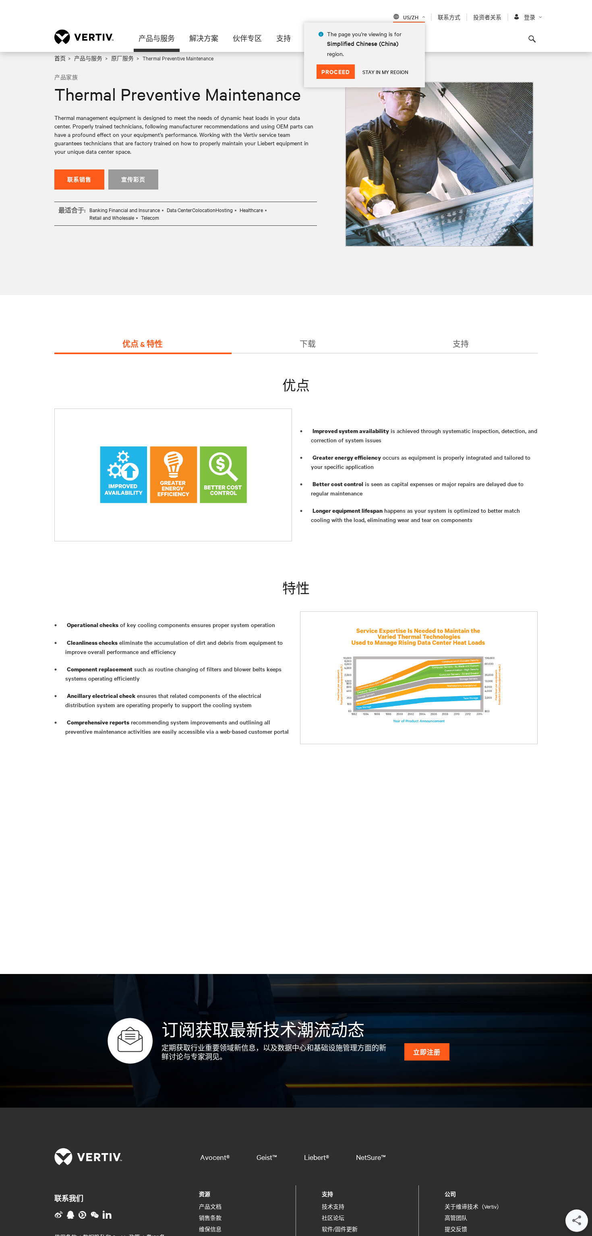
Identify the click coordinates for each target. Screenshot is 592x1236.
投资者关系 (487, 17)
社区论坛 (333, 1217)
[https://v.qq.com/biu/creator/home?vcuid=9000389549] (70, 1215)
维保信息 (210, 1228)
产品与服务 (157, 38)
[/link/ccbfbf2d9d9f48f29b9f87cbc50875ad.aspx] (95, 1215)
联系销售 (79, 179)
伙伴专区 (247, 38)
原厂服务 (122, 58)
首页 (60, 58)
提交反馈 (456, 1228)
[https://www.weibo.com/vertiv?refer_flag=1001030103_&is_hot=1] (58, 1215)
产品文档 (210, 1206)
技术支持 (333, 1206)
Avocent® (215, 1157)
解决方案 (203, 38)
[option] (439, 164)
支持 (283, 38)
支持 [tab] (461, 344)
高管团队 (456, 1217)
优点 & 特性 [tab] (142, 344)
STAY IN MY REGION (385, 71)
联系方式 (449, 17)
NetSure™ (371, 1157)
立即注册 (427, 1052)
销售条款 (210, 1217)
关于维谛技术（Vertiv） (473, 1206)
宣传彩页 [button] (133, 179)
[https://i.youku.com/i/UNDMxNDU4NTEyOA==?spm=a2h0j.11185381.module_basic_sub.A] (83, 1215)
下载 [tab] (308, 344)
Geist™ (267, 1157)
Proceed (335, 71)
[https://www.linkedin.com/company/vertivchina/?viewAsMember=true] (107, 1215)
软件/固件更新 (340, 1228)
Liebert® (316, 1157)
